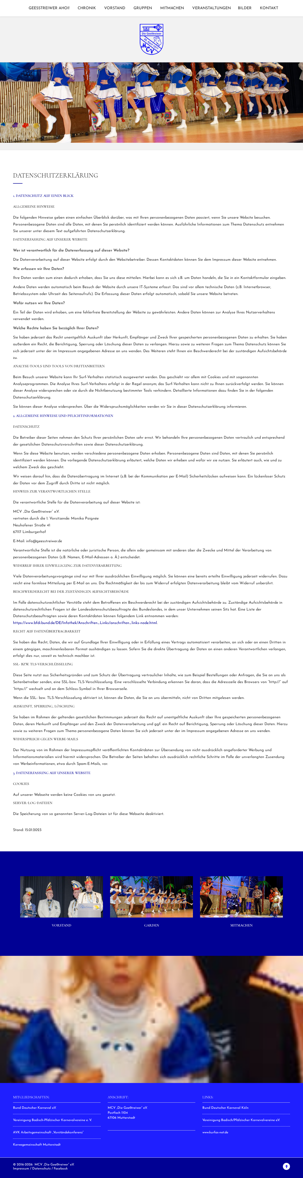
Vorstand (114, 8)
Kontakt (269, 8)
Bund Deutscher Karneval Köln (225, 1108)
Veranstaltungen (211, 8)
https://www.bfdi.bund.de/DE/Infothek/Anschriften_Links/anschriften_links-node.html (85, 623)
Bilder (245, 8)
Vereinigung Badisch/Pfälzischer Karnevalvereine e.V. (241, 1120)
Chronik (87, 8)
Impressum (21, 1168)
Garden (151, 925)
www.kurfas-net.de (215, 1132)
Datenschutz (41, 1168)
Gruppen (143, 8)
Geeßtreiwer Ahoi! (49, 8)
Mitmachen (172, 8)
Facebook (61, 1168)
